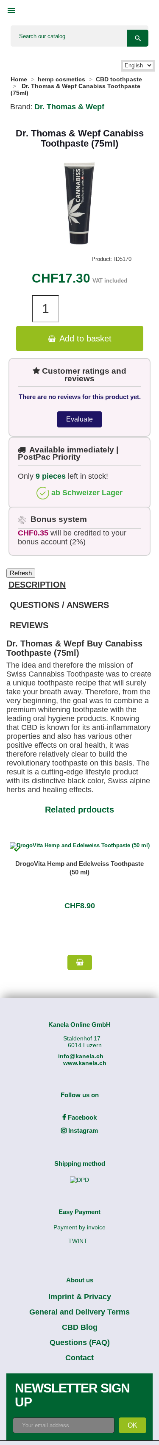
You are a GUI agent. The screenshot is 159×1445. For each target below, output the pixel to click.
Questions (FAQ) (80, 1342)
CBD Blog (80, 1327)
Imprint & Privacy (79, 1296)
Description (37, 584)
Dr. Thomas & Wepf (69, 107)
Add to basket (84, 338)
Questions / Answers (59, 605)
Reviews (29, 625)
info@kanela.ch (80, 1056)
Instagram (82, 1130)
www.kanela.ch (84, 1062)
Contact (79, 1357)
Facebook (81, 1117)
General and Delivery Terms (79, 1312)
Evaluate (79, 419)
